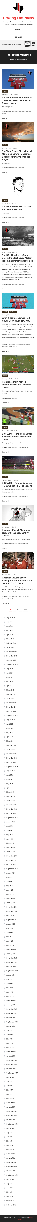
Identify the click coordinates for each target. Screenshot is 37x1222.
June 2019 (9, 983)
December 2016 (11, 1111)
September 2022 (12, 817)
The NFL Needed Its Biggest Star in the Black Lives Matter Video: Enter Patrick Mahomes (17, 258)
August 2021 (10, 873)
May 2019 (9, 988)
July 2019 (9, 979)
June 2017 (9, 1086)
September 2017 (12, 1073)
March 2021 (10, 894)
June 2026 (9, 626)
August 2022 (10, 822)
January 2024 (11, 749)
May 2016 (9, 1141)
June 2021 (9, 881)
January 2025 (10, 698)
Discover (5, 118)
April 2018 (9, 1043)
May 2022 (9, 835)
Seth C (16, 94)
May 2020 (9, 937)
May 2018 (9, 1039)
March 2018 (10, 1047)
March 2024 (10, 741)
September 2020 (12, 920)
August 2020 (10, 924)
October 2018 (11, 1018)
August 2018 (10, 1026)
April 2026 (9, 634)
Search (17, 29)
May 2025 (9, 681)
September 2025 (12, 664)
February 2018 (11, 1052)
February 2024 (11, 745)
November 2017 (11, 1064)
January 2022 (10, 852)
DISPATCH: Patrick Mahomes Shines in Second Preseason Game (17, 437)
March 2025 (10, 690)
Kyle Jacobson (16, 315)
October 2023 (11, 762)
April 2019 (9, 992)
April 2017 (9, 1094)
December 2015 (11, 1162)
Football (5, 91)
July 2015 (9, 1183)
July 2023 (9, 775)
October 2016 (10, 1120)
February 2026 (11, 643)
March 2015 (10, 1201)
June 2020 (9, 932)
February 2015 (11, 1205)
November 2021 (11, 860)
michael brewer (20, 344)
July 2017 (9, 1081)
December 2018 (11, 1009)
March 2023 (10, 792)
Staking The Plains (18, 18)
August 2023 (10, 771)
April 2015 (9, 1196)
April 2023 (9, 788)
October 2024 (11, 711)
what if (17, 346)
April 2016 (9, 1145)
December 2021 (11, 856)
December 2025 (11, 652)
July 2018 (9, 1030)
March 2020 (10, 945)
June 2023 (9, 779)
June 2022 (9, 830)
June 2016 (9, 1137)
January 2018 (10, 1056)
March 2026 (10, 639)
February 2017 (11, 1103)
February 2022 (11, 847)
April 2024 (9, 737)
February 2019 (11, 1000)
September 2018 (12, 1022)
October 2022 (11, 813)
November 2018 (11, 1013)
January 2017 (10, 1107)
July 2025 (9, 673)
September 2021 (12, 869)
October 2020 (11, 915)
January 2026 (10, 647)
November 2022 (11, 809)
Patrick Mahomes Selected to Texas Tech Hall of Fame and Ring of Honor (17, 100)
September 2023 (12, 766)
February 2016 (11, 1154)
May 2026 (9, 630)
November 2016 (11, 1115)
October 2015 (10, 1171)
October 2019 (11, 966)
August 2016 (10, 1128)
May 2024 (9, 732)
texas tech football (23, 447)
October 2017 (11, 1069)
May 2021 (9, 886)
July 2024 (9, 724)
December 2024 (11, 703)
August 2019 (10, 975)
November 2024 (11, 707)
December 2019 (11, 958)
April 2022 (9, 839)
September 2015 (12, 1175)
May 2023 (9, 783)
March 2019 (10, 996)
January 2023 (10, 800)
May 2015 (9, 1192)
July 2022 (9, 826)
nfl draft (9, 596)
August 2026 (10, 617)
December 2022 (11, 805)
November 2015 (11, 1166)
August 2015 (10, 1179)
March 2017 (10, 1098)
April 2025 (9, 686)
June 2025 (9, 677)
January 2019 (10, 1005)
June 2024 (9, 728)
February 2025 (11, 694)
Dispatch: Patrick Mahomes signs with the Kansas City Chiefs (16, 533)
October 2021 (10, 864)
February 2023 (11, 796)
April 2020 (9, 941)
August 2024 (10, 720)
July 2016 (9, 1132)
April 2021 (9, 890)
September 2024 (12, 715)
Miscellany (13, 311)
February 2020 (11, 949)
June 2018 (9, 1035)
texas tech (21, 111)
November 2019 (11, 962)
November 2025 (11, 656)
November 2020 (11, 911)
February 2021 (11, 898)
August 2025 (10, 669)
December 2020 (11, 907)
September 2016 (12, 1124)
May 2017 (9, 1090)
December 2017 (11, 1060)
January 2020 (10, 954)
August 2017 (10, 1077)
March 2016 (10, 1149)
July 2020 (9, 928)
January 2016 (10, 1158)
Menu (20, 37)
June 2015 (9, 1188)
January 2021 (10, 903)
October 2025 (11, 660)
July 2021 (9, 877)
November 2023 (11, 758)
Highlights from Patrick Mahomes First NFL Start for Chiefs (16, 385)
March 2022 (10, 843)
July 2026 (9, 622)
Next (25, 609)
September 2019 (12, 971)
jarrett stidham (11, 344)
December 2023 (11, 754)
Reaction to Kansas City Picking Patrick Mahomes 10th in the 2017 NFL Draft (17, 581)
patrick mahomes (12, 111)
